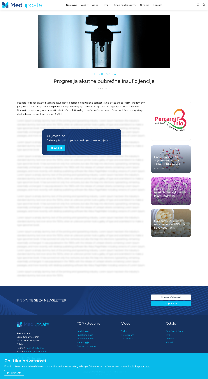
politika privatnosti (139, 366)
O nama (144, 5)
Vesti (83, 5)
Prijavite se (56, 147)
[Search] (198, 5)
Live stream (127, 335)
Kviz (106, 5)
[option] (171, 121)
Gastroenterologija (86, 346)
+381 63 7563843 (35, 348)
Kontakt (157, 5)
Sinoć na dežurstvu (125, 5)
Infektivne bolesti (86, 338)
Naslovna (71, 5)
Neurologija (83, 342)
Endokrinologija (85, 335)
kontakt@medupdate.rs (37, 351)
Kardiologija (83, 331)
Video (95, 5)
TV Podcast (127, 338)
